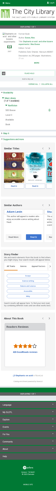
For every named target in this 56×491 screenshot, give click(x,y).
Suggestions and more (13, 139)
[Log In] (47, 3)
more (36, 63)
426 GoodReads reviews (25, 352)
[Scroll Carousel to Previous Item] (43, 148)
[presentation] (14, 168)
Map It (6, 133)
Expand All (33, 84)
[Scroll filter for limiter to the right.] (50, 266)
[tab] (11, 266)
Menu (7, 3)
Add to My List (27, 79)
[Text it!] (49, 110)
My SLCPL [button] (7, 412)
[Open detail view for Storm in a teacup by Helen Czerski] (35, 168)
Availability (8, 92)
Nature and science (28, 286)
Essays (28, 276)
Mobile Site (28, 484)
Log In (52, 3)
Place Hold (29, 73)
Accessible (28, 291)
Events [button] (6, 427)
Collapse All (47, 84)
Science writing (28, 281)
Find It (14, 186)
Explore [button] (6, 419)
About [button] (5, 449)
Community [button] (8, 441)
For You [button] (6, 434)
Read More (13, 237)
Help (5, 456)
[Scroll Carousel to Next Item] (49, 148)
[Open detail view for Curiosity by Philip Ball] (14, 168)
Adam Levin (14, 211)
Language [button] (7, 405)
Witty (28, 296)
